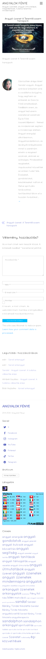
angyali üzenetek (27, 573)
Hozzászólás (12, 260)
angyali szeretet (25, 553)
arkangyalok (11, 593)
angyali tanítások (21, 557)
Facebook (12, 433)
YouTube (11, 445)
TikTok (10, 456)
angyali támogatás (15, 561)
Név (8, 285)
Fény (33, 594)
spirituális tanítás (15, 629)
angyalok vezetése (10, 586)
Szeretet (15, 637)
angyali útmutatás (20, 565)
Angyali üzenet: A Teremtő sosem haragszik (23, 224)
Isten (10, 597)
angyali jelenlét (29, 541)
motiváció (20, 598)
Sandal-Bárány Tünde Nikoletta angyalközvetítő (20, 610)
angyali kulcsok (12, 545)
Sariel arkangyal (16, 360)
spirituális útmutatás (22, 633)
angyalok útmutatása (26, 586)
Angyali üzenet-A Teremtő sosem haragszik (23, 20)
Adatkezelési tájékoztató (13, 649)
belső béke (25, 594)
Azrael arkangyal (26, 388)
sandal (21, 602)
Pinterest (11, 450)
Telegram (12, 462)
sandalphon (12, 621)
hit (38, 594)
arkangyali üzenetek (18, 589)
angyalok (34, 581)
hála (4, 598)
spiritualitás (25, 625)
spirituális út (7, 633)
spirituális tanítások (30, 629)
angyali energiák (12, 537)
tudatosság (25, 637)
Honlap (8, 301)
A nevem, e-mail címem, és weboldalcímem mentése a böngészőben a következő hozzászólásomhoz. (22, 310)
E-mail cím (11, 293)
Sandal (5, 370)
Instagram (12, 439)
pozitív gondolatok (8, 602)
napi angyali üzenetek (35, 598)
